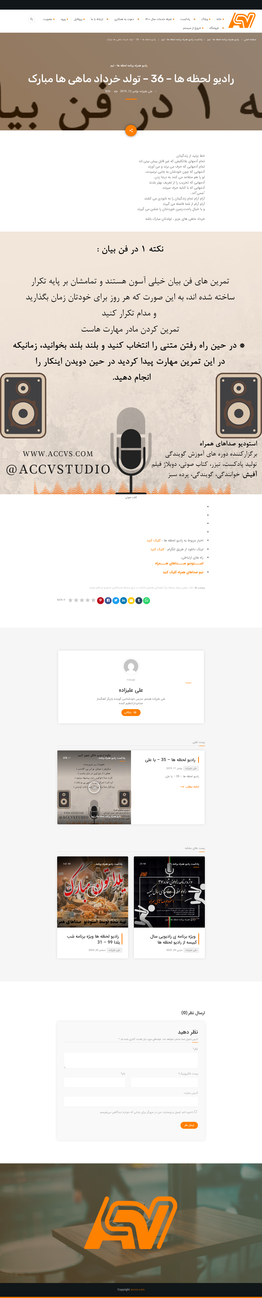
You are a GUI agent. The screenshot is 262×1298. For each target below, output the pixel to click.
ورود (63, 19)
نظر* (195, 1049)
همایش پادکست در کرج (142, 588)
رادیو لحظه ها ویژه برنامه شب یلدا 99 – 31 (93, 939)
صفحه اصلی (250, 40)
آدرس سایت (191, 1093)
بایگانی (130, 712)
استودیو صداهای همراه (100, 588)
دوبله (178, 588)
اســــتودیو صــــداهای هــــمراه (179, 563)
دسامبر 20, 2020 (97, 950)
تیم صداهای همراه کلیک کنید (183, 572)
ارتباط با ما (97, 19)
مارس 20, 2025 (174, 950)
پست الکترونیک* (188, 1074)
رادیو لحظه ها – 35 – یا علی (170, 760)
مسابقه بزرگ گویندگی (165, 588)
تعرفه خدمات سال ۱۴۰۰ (158, 19)
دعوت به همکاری (124, 19)
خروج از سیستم (192, 28)
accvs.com (138, 1289)
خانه (218, 19)
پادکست (185, 19)
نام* (123, 1074)
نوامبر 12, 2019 (129, 91)
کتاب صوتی (187, 588)
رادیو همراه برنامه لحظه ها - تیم (223, 40)
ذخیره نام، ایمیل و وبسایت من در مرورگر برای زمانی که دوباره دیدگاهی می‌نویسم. (146, 1112)
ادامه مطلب (189, 786)
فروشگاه (214, 28)
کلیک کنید (154, 540)
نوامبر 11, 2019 (174, 768)
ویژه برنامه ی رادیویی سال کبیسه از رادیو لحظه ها (173, 939)
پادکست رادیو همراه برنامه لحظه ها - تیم (181, 40)
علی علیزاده (131, 690)
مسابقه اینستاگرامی (121, 588)
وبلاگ (204, 19)
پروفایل (78, 19)
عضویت (47, 19)
